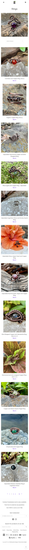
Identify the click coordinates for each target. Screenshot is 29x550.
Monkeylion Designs (14, 542)
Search (3, 530)
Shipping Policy (15, 531)
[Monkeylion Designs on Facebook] (13, 519)
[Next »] (21, 494)
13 (19, 494)
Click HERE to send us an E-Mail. (14, 507)
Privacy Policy (9, 530)
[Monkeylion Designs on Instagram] (16, 519)
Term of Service (23, 530)
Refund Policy (16, 530)
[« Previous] (7, 494)
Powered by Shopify (23, 542)
